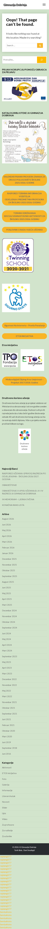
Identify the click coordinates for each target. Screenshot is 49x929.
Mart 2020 (7, 736)
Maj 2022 (6, 690)
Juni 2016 (6, 754)
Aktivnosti (6, 767)
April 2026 (7, 536)
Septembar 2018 (9, 748)
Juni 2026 (6, 524)
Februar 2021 (8, 725)
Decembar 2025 (9, 559)
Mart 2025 (7, 605)
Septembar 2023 (9, 656)
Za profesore (8, 825)
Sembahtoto (6, 912)
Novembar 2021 (9, 702)
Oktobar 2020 (8, 731)
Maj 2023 (6, 662)
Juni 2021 (6, 719)
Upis (4, 813)
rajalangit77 (5, 856)
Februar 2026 (8, 547)
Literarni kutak (8, 796)
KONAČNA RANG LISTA (13, 505)
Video (4, 819)
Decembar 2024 (9, 610)
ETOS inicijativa (9, 773)
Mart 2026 (7, 542)
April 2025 (7, 599)
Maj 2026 (6, 530)
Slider (4, 807)
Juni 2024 (6, 633)
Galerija (5, 784)
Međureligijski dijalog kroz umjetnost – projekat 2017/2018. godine (24, 381)
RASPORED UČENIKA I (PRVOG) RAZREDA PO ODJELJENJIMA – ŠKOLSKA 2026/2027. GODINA (24, 476)
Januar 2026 (7, 553)
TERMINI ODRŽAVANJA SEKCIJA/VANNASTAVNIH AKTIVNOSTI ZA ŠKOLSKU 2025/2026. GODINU (24, 216)
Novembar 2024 (9, 616)
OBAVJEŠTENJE (9, 485)
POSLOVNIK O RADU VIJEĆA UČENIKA (24, 229)
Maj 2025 (6, 593)
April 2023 (7, 668)
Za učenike (7, 836)
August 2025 (8, 582)
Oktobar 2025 (8, 570)
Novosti (5, 802)
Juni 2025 (6, 587)
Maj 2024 (6, 639)
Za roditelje (7, 830)
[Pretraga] (41, 60)
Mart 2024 (7, 650)
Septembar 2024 (9, 627)
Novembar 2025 (9, 564)
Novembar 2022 (9, 685)
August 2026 (8, 519)
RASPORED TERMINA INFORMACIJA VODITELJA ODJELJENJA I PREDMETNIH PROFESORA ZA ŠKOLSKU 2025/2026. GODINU (24, 198)
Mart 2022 (7, 696)
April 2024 (7, 645)
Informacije (7, 790)
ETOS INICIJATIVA (24, 336)
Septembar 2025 (9, 576)
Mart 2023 (7, 673)
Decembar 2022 (9, 679)
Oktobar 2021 (8, 708)
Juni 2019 (6, 742)
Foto (4, 779)
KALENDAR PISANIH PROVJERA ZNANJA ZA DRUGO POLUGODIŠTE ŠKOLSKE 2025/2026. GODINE (24, 179)
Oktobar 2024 (8, 622)
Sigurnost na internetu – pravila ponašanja (24, 325)
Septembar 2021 (9, 713)
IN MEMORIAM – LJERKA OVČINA (18, 499)
